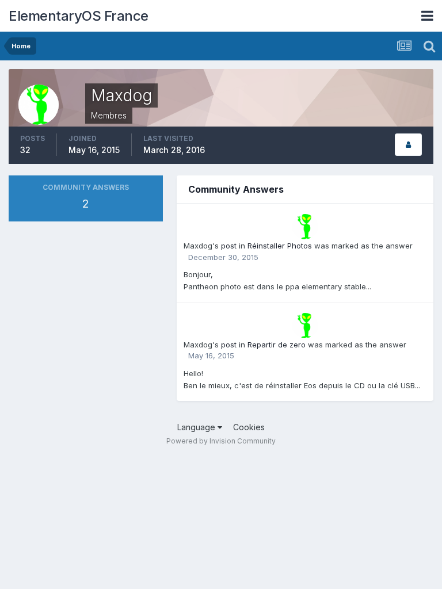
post (229, 245)
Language (197, 427)
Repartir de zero (276, 344)
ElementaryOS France (78, 15)
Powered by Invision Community (221, 441)
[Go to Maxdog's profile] (305, 226)
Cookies (249, 427)
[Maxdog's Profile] (408, 144)
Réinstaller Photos (279, 245)
